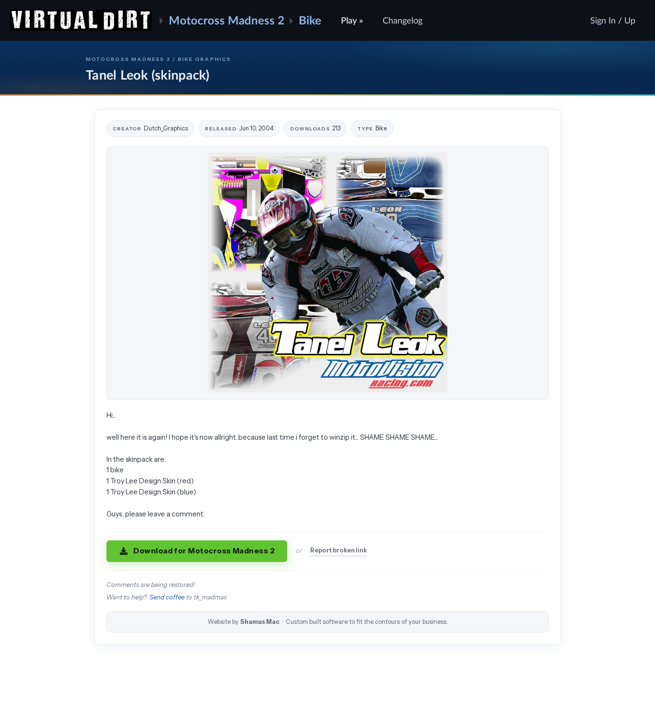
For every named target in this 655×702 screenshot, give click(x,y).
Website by (328, 621)
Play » (352, 20)
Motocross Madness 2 (226, 20)
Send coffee (167, 597)
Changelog (402, 20)
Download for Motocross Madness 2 (204, 550)
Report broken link (338, 550)
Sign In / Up (612, 20)
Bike (310, 20)
